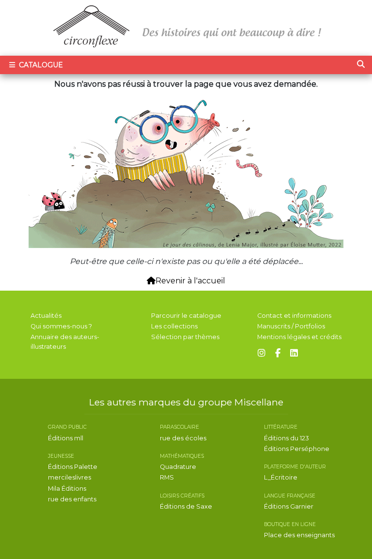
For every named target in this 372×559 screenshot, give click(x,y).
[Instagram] (261, 353)
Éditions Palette (72, 466)
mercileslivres (69, 477)
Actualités (46, 315)
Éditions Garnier (288, 506)
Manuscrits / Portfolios (291, 326)
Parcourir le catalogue (186, 315)
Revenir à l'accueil (190, 280)
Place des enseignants (299, 535)
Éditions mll (65, 438)
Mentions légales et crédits (299, 337)
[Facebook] (277, 353)
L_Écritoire (280, 477)
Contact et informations (294, 315)
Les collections (174, 326)
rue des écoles (183, 438)
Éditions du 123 (286, 438)
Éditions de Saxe (186, 506)
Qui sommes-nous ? (61, 326)
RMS (167, 477)
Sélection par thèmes (185, 337)
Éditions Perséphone (296, 448)
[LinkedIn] (294, 353)
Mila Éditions (67, 488)
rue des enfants (72, 499)
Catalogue (40, 65)
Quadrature (178, 466)
